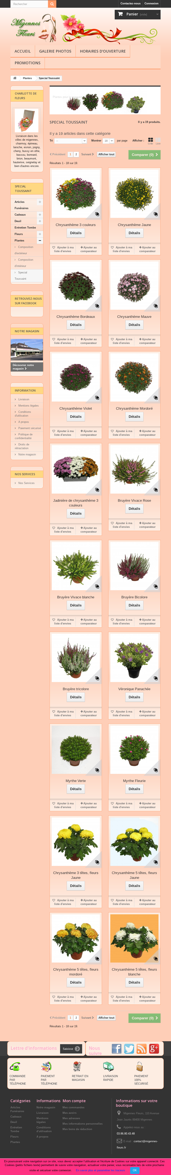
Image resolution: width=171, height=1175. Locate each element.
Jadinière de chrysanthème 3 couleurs (75, 503)
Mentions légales (28, 405)
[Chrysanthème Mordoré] (134, 377)
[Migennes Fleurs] (33, 28)
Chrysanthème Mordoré (134, 409)
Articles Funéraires (21, 205)
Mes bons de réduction (77, 1129)
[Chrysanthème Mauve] (134, 286)
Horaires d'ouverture (103, 51)
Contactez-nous (131, 3)
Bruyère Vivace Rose (134, 501)
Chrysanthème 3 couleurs (76, 225)
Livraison (23, 399)
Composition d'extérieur (24, 250)
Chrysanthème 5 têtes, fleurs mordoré (75, 972)
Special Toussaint (21, 275)
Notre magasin (27, 331)
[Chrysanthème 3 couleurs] (76, 194)
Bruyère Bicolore (134, 597)
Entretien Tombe (25, 227)
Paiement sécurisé (29, 428)
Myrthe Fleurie (134, 781)
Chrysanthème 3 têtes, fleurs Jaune (75, 875)
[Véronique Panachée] (134, 658)
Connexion (151, 3)
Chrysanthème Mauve (134, 317)
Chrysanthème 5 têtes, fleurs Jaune (134, 875)
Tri (51, 140)
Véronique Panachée (134, 689)
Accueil (23, 51)
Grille (150, 143)
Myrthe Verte (76, 781)
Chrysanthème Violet (75, 409)
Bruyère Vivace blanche (75, 597)
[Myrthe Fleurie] (134, 750)
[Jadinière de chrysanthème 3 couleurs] (76, 469)
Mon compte (74, 1100)
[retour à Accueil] (15, 78)
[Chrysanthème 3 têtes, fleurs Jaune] (76, 841)
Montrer (96, 140)
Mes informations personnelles (83, 1123)
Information (25, 390)
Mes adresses (71, 1118)
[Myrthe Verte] (76, 750)
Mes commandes (73, 1107)
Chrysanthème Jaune (134, 225)
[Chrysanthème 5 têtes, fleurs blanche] (134, 938)
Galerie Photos (55, 51)
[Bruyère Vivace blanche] (76, 566)
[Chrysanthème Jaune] (134, 194)
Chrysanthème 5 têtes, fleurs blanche (134, 972)
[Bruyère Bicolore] (134, 566)
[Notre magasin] (27, 349)
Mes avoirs (70, 1112)
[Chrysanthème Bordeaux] (76, 286)
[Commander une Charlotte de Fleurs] (26, 121)
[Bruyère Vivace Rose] (134, 469)
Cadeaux (20, 214)
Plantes (19, 240)
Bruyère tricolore (76, 689)
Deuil (18, 221)
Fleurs (19, 234)
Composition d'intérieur (24, 263)
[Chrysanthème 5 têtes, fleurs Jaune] (134, 841)
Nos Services (25, 474)
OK (135, 1170)
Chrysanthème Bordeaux (76, 317)
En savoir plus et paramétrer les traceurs (100, 1170)
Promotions (27, 62)
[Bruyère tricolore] (76, 658)
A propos (23, 421)
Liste (158, 143)
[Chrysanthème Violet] (76, 377)
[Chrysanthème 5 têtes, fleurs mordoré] (76, 938)
